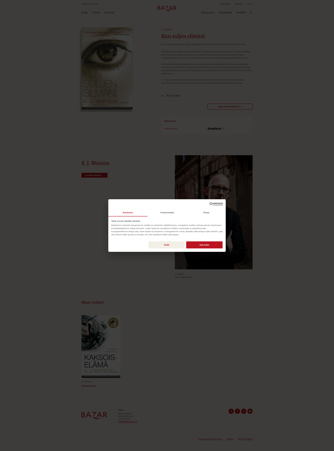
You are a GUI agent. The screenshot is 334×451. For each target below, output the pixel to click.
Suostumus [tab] (128, 212)
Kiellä (166, 245)
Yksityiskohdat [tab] (167, 212)
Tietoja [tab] (206, 212)
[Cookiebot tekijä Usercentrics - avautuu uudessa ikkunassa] (211, 204)
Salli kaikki (204, 245)
